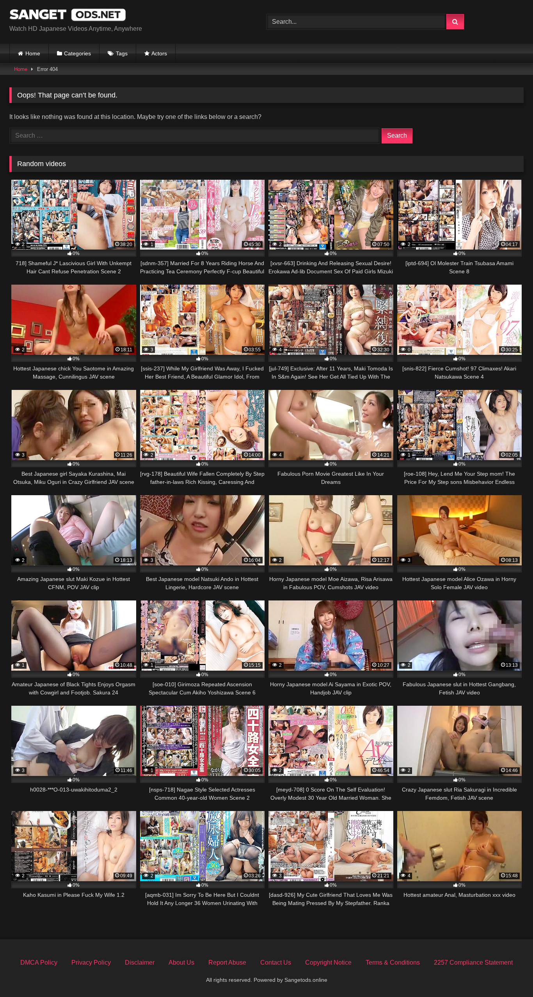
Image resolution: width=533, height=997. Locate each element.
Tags (122, 53)
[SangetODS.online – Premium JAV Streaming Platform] (67, 15)
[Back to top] (508, 973)
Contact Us (275, 962)
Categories (77, 53)
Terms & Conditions (393, 962)
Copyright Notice (328, 962)
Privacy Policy (91, 962)
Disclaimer (140, 962)
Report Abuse (227, 962)
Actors (159, 53)
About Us (181, 962)
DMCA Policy (38, 962)
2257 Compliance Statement (473, 962)
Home (32, 53)
